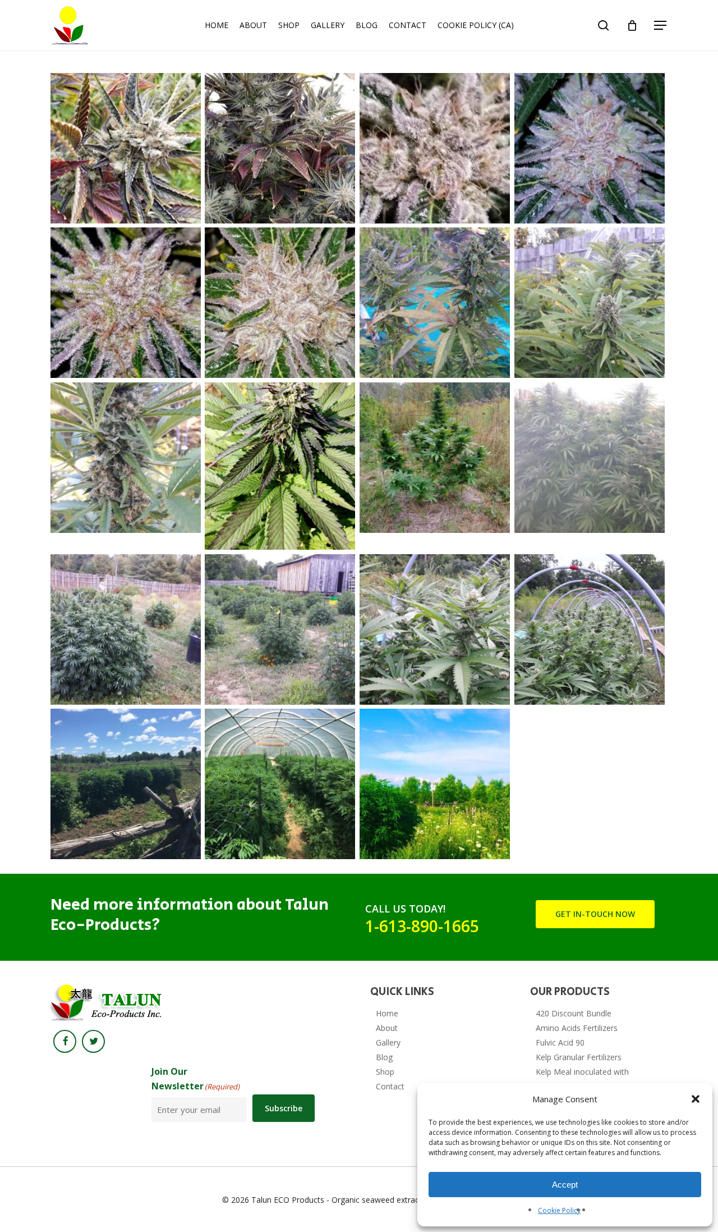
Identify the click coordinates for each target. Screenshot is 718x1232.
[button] (695, 1099)
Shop (385, 1071)
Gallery (388, 1042)
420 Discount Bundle (573, 1013)
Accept (565, 1184)
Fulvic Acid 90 (560, 1042)
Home (387, 1013)
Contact (390, 1086)
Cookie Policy (559, 1210)
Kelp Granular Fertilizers (579, 1057)
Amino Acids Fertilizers (577, 1028)
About (387, 1028)
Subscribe (283, 1108)
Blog (384, 1057)
